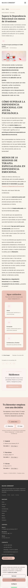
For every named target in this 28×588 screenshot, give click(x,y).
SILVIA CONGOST (8, 3)
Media (7, 9)
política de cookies (12, 572)
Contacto (4, 520)
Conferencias (5, 509)
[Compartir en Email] (14, 363)
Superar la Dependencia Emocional (13, 186)
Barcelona (4, 531)
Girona (3, 536)
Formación (4, 511)
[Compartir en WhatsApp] (3, 363)
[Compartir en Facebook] (10, 363)
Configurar (14, 583)
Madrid (3, 527)
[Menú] (25, 3)
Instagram (4, 495)
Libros (3, 513)
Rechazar (14, 576)
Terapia (3, 506)
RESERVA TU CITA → (14, 386)
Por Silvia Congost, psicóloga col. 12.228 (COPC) (12, 45)
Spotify (12, 495)
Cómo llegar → (14, 446)
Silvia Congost (7, 355)
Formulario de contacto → (8, 554)
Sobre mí (4, 504)
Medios (3, 518)
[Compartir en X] (6, 363)
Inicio (3, 9)
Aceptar (14, 580)
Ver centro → (6, 446)
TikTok (8, 495)
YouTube (17, 495)
